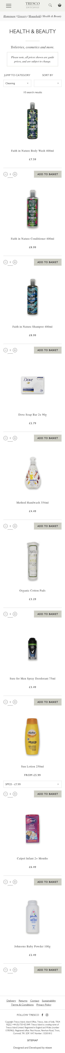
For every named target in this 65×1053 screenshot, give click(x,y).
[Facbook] (42, 1015)
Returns (23, 1000)
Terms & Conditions (22, 1004)
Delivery (11, 1000)
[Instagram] (47, 1015)
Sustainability (49, 1000)
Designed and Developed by (32, 1047)
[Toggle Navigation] (8, 6)
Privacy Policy (43, 1004)
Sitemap (32, 1040)
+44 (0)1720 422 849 (21, 1024)
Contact (34, 1000)
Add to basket (47, 174)
